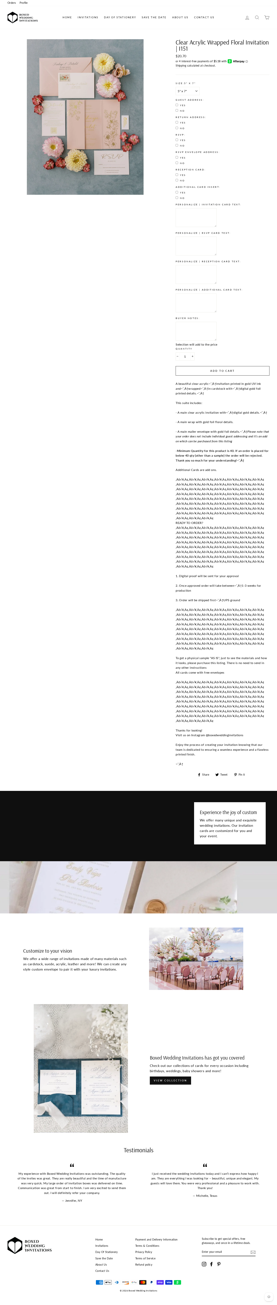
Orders (12, 2)
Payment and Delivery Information (156, 1239)
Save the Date (154, 17)
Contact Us (204, 17)
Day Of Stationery (120, 17)
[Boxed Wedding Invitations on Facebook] (211, 1264)
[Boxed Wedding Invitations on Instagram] (204, 1264)
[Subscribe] (253, 1252)
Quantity (184, 348)
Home (67, 17)
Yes (183, 105)
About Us (180, 17)
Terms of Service (145, 1258)
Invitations (88, 17)
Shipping (181, 65)
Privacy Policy (143, 1252)
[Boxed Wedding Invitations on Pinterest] (219, 1264)
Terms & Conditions (147, 1245)
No (182, 110)
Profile (24, 2)
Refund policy (143, 1264)
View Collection (170, 1080)
